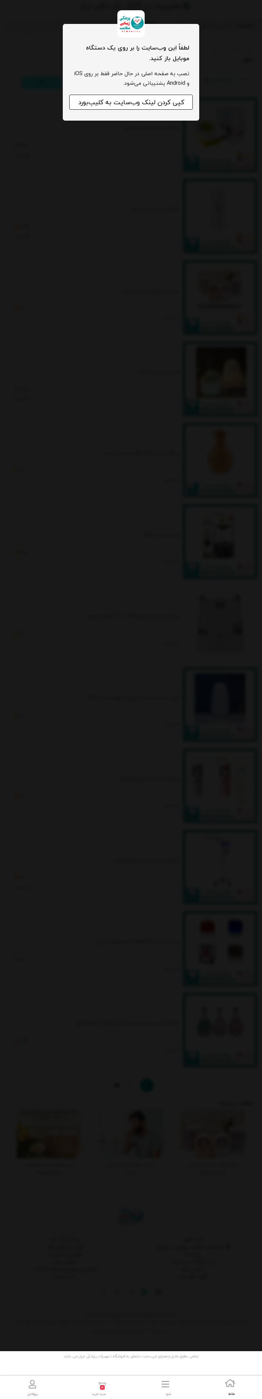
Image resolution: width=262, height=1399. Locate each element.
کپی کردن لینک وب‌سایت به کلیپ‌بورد (131, 102)
